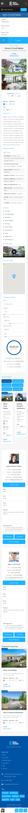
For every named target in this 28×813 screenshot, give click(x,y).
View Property (14, 664)
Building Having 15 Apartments (21, 406)
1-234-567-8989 (17, 575)
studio (12, 799)
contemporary (14, 793)
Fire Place (7, 224)
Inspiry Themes (17, 807)
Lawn (6, 233)
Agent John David (14, 564)
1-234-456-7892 (16, 472)
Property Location (17, 385)
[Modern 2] (14, 5)
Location (3, 19)
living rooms (5, 799)
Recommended (7, 381)
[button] (15, 279)
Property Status (5, 26)
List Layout (6, 757)
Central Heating (9, 214)
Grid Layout (6, 763)
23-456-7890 (8, 780)
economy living (6, 796)
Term (4, 300)
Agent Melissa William (14, 466)
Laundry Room (9, 230)
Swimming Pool (9, 239)
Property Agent (18, 389)
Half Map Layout (7, 760)
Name (4, 489)
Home (11, 46)
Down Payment (7, 326)
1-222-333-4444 (16, 469)
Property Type (5, 32)
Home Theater (9, 227)
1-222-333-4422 (17, 477)
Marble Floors (8, 236)
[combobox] (14, 22)
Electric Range (9, 220)
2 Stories (7, 211)
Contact (5, 768)
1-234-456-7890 (16, 570)
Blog (4, 765)
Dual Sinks (7, 217)
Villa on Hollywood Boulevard (13, 713)
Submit (24, 9)
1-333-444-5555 (15, 474)
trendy (17, 799)
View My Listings (14, 485)
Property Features (18, 381)
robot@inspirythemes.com (16, 480)
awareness (5, 793)
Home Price (6, 317)
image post (15, 796)
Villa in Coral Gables (5, 406)
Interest (5, 308)
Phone (4, 503)
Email (4, 496)
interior (22, 796)
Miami (16, 46)
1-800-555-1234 (8, 9)
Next (25, 74)
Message (5, 510)
